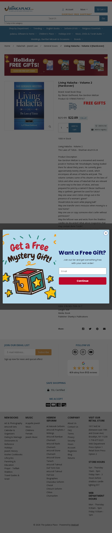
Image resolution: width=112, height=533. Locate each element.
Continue (83, 280)
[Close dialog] (105, 233)
